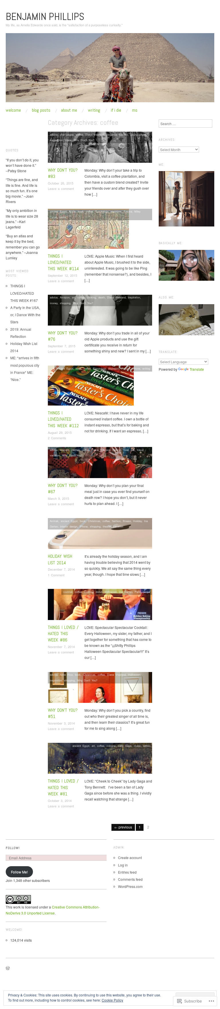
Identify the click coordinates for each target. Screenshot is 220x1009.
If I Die (116, 110)
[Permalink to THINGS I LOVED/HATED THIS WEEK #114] (88, 230)
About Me (69, 110)
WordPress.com (130, 886)
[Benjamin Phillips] (110, 69)
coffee (79, 135)
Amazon (65, 297)
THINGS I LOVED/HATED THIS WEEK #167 (24, 292)
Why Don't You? (84, 140)
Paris (138, 592)
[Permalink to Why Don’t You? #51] (100, 688)
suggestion (56, 140)
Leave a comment (61, 188)
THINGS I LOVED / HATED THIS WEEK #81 (63, 787)
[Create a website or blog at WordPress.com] (8, 968)
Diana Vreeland (94, 135)
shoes (142, 135)
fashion (123, 135)
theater (107, 526)
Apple (72, 211)
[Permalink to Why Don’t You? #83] (100, 148)
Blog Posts (41, 110)
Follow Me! (19, 871)
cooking (91, 297)
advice (54, 135)
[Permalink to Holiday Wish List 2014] (100, 535)
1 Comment (56, 575)
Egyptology (101, 211)
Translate (197, 369)
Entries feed (127, 872)
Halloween (111, 592)
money (54, 303)
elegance (111, 135)
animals (64, 450)
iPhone (136, 368)
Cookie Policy (112, 1000)
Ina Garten (125, 592)
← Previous (123, 827)
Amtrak (54, 521)
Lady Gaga (124, 746)
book (81, 211)
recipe (146, 592)
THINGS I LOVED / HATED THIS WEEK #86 (63, 633)
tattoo (146, 746)
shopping (65, 303)
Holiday (137, 521)
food (126, 450)
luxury (133, 135)
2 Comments (57, 438)
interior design (68, 526)
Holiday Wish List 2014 (60, 559)
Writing (94, 110)
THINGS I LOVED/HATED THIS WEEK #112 (63, 419)
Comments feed (130, 879)
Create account (130, 857)
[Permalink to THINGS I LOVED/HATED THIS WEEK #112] (91, 387)
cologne (111, 746)
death (101, 297)
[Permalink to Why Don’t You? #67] (100, 464)
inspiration (134, 297)
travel (68, 140)
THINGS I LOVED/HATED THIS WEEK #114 (63, 262)
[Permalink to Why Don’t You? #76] (100, 311)
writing (146, 368)
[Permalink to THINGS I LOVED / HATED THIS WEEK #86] (100, 605)
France (128, 211)
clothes (75, 450)
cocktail (67, 592)
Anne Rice (66, 675)
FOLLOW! (13, 848)
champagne (67, 135)
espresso (116, 211)
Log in (123, 864)
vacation (55, 455)
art (73, 297)
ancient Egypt (58, 211)
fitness (127, 521)
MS (135, 110)
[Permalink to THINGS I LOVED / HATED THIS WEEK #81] (100, 759)
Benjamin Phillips (45, 16)
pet (133, 450)
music (62, 217)
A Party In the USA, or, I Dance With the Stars (25, 314)
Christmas (94, 521)
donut (99, 592)
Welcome (13, 110)
